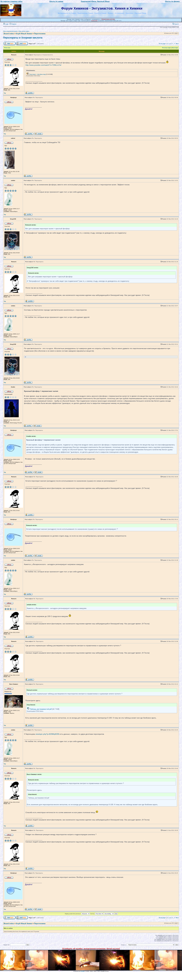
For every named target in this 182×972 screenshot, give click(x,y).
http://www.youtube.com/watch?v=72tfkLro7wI (43, 65)
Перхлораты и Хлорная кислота (22, 37)
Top (5, 93)
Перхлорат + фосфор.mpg (37, 74)
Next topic (175, 47)
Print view (7, 47)
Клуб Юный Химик (24, 34)
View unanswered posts (10, 31)
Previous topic (166, 47)
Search (176, 24)
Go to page (162, 43)
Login (6, 24)
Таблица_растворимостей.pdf (41, 709)
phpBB (83, 971)
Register (13, 24)
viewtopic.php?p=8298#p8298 (47, 734)
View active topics (24, 31)
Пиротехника (39, 34)
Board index (9, 34)
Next (177, 43)
